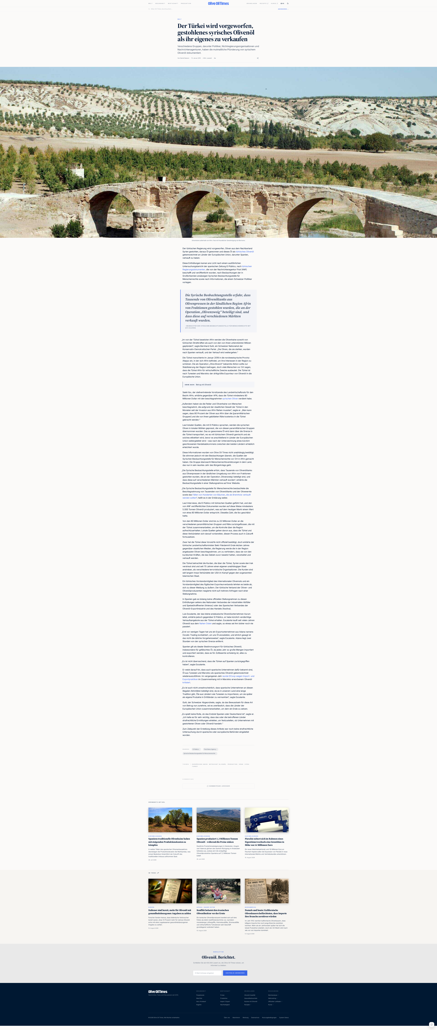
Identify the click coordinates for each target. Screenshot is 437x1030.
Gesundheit (160, 3)
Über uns (227, 1017)
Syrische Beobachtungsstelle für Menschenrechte (199, 753)
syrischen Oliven (230, 398)
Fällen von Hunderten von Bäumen (209, 495)
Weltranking (272, 998)
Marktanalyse (272, 995)
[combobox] (213, 9)
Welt (150, 3)
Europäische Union (200, 764)
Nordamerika (250, 907)
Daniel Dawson (184, 58)
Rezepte (263, 3)
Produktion (186, 3)
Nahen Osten (205, 623)
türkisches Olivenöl (245, 251)
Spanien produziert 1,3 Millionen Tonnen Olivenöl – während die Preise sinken (217, 840)
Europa (151, 907)
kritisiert (186, 682)
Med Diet (199, 998)
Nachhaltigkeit (225, 1005)
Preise (222, 995)
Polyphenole (200, 995)
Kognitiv (199, 1005)
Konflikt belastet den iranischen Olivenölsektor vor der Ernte (213, 912)
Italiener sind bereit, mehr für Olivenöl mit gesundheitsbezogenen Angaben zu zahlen (169, 912)
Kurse (273, 3)
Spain (241, 764)
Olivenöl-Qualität (249, 995)
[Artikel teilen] (257, 58)
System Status (284, 1017)
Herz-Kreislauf (201, 1001)
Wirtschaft (173, 3)
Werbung (245, 1017)
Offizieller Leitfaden (274, 1001)
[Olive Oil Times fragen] (431, 1024)
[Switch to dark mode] (288, 3)
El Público (196, 749)
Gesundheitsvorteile (250, 998)
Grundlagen (252, 3)
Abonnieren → (283, 9)
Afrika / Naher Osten (206, 907)
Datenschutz (255, 1017)
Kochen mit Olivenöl (250, 1001)
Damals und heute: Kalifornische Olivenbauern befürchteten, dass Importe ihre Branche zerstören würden (266, 913)
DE (283, 3)
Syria (247, 764)
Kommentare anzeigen (219, 786)
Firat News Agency (210, 749)
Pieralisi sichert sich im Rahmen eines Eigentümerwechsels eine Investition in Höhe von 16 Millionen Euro (264, 842)
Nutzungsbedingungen (269, 1017)
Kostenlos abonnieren (235, 973)
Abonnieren (236, 1017)
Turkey (195, 766)
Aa (215, 58)
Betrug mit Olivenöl (203, 385)
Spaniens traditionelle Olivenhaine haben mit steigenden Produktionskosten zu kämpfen (169, 842)
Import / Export (225, 1001)
